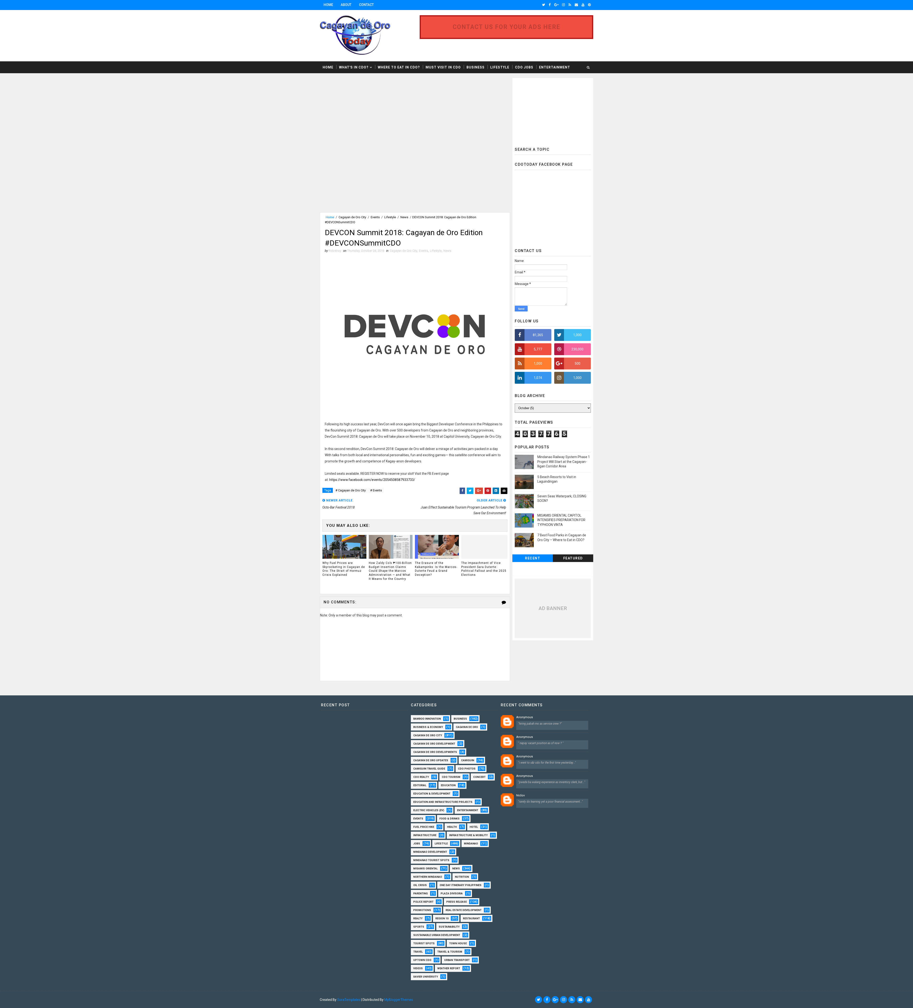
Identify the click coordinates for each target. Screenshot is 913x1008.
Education (448, 785)
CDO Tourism (451, 777)
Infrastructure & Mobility (468, 835)
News (404, 217)
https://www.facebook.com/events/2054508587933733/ (372, 480)
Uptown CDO (422, 960)
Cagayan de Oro (467, 727)
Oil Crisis (420, 885)
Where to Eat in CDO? (399, 67)
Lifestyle (499, 67)
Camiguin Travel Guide (429, 768)
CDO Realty (421, 777)
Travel (418, 951)
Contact (366, 5)
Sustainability (449, 926)
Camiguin (467, 760)
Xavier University (425, 976)
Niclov (520, 795)
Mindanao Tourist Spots (431, 860)
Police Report (423, 901)
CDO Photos (467, 768)
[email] (576, 4)
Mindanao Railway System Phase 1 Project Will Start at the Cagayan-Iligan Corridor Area (563, 461)
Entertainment (554, 67)
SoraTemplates (348, 1000)
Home (328, 5)
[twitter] (543, 4)
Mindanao (471, 843)
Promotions (422, 910)
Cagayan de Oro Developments (435, 752)
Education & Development (431, 793)
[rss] (569, 4)
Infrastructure (424, 835)
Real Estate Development (463, 910)
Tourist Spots (424, 943)
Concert (479, 777)
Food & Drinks (449, 818)
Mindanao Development (430, 851)
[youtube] (583, 4)
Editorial (419, 785)
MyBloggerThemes (398, 1000)
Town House (458, 943)
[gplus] (556, 4)
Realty (418, 918)
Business (475, 67)
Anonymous (524, 717)
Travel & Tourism (449, 951)
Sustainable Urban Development (436, 935)
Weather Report (448, 968)
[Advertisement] (360, 111)
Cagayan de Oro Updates (430, 760)
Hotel (474, 827)
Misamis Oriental (425, 868)
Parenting (420, 893)
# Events (376, 490)
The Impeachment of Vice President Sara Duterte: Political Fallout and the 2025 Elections (483, 569)
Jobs (416, 843)
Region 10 (441, 918)
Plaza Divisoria (452, 893)
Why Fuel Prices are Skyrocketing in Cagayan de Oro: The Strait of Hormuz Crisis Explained (343, 569)
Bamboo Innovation (427, 718)
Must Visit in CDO (443, 67)
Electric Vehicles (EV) (428, 810)
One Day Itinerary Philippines (460, 885)
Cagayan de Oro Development (434, 743)
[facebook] (550, 4)
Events (375, 217)
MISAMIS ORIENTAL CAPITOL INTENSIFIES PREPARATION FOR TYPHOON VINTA (561, 520)
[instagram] (563, 4)
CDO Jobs (524, 67)
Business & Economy (428, 727)
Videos (418, 968)
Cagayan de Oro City (352, 217)
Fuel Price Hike (423, 827)
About (346, 5)
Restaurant (471, 918)
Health (452, 827)
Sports (418, 926)
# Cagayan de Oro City (350, 490)
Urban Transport (457, 960)
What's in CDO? (354, 67)
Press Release (456, 901)
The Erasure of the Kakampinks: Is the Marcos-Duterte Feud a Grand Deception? (436, 569)
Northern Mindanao (427, 876)
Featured (573, 558)
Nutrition (462, 876)
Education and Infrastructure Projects (442, 802)
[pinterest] (589, 4)
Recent (532, 558)
